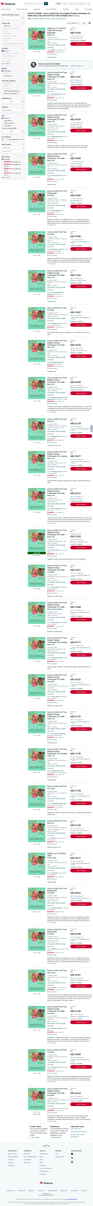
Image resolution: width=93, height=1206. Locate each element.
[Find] (46, 3)
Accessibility (43, 1174)
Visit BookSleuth (55, 1137)
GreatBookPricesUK (57, 771)
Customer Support (59, 1156)
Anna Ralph (51, 788)
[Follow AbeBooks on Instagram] (72, 1162)
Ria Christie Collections (58, 733)
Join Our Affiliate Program (30, 1156)
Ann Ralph (50, 195)
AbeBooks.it (41, 1190)
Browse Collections (22, 9)
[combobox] (33, 3)
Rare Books (37, 9)
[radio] (2, 76)
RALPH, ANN (51, 858)
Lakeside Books (56, 94)
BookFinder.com (46, 1194)
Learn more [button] (5, 177)
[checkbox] (2, 26)
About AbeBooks (44, 1153)
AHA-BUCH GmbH (56, 1028)
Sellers (77, 9)
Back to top (46, 1146)
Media (41, 1156)
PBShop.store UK (56, 323)
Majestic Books (56, 436)
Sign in (66, 3)
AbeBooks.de (21, 1190)
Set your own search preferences (77, 1136)
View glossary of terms (78, 1131)
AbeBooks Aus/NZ (52, 1190)
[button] (23, 18)
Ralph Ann (50, 421)
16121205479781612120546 (56, 45)
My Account (73, 3)
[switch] (3, 139)
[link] (89, 23)
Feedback (91, 428)
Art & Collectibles (51, 9)
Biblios (53, 838)
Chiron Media (55, 587)
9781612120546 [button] (38, 18)
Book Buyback (27, 1159)
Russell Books (55, 550)
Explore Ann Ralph (76, 66)
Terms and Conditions (71, 1199)
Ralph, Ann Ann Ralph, (54, 609)
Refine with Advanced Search (56, 18)
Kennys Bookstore (57, 508)
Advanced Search (6, 9)
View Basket (11, 1165)
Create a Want (35, 1137)
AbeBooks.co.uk (11, 1190)
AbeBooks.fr (32, 1190)
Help (89, 3)
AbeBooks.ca (64, 1190)
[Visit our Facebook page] (72, 1154)
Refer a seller (27, 1162)
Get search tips (76, 1129)
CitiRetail (54, 949)
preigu (53, 1108)
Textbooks (66, 9)
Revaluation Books (57, 471)
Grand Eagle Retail (57, 210)
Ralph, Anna (51, 973)
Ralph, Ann (51, 35)
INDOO (53, 50)
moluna (53, 987)
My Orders (10, 1162)
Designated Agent (44, 1171)
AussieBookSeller (56, 908)
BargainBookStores (57, 136)
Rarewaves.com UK (57, 1067)
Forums (41, 1162)
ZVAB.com (83, 1190)
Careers (41, 1159)
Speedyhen (54, 873)
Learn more (5, 63)
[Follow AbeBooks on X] (72, 1158)
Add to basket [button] (81, 44)
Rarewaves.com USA (57, 249)
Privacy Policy (43, 1165)
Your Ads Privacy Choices (46, 1168)
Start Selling (88, 9)
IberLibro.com (74, 1190)
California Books (56, 175)
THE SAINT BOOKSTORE (58, 803)
